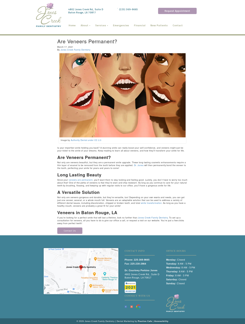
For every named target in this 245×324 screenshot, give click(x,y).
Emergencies (121, 25)
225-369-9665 (142, 260)
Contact (178, 25)
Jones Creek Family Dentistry (75, 49)
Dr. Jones (139, 165)
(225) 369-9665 (128, 9)
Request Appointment (177, 11)
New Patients (159, 25)
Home (72, 25)
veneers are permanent (81, 179)
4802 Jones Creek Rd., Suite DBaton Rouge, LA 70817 (85, 11)
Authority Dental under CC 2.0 (86, 140)
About (85, 25)
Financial (139, 25)
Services (101, 25)
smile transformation (151, 203)
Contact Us (70, 230)
